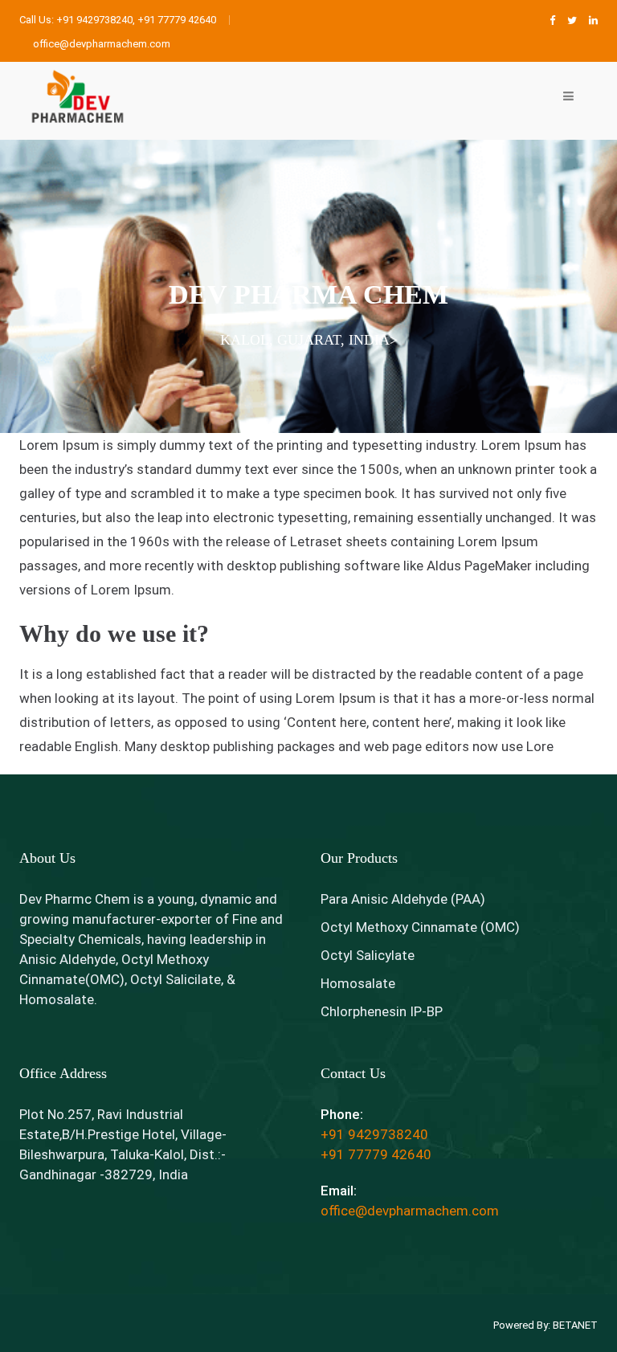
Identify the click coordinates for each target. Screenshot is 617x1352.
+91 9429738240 (374, 1134)
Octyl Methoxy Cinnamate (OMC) (420, 927)
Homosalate (358, 983)
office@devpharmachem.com (410, 1211)
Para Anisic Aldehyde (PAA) (403, 899)
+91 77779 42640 (376, 1154)
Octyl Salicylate (368, 955)
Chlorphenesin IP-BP (382, 1011)
